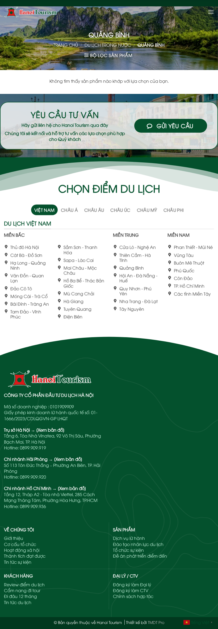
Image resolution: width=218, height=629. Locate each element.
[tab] (44, 209)
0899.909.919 (33, 447)
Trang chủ (65, 45)
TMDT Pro (156, 622)
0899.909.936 (33, 506)
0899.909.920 (33, 477)
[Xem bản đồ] (50, 430)
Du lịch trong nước (108, 45)
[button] (211, 11)
